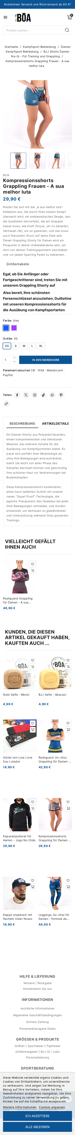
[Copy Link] (6, 403)
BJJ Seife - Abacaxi (52, 694)
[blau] (6, 328)
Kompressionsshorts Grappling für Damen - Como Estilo (54, 838)
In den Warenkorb (45, 360)
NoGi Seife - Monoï (16, 694)
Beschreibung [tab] (22, 423)
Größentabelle (17, 264)
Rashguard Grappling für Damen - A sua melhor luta (18, 600)
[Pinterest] (61, 395)
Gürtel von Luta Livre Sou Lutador (17, 759)
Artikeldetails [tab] (55, 423)
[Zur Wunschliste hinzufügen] (33, 564)
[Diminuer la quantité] (14, 362)
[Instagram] (34, 395)
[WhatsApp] (52, 395)
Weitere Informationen (20, 1107)
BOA (6, 175)
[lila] (14, 328)
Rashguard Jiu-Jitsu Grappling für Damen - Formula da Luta (54, 759)
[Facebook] (17, 395)
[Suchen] (67, 30)
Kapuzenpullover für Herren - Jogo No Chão (19, 838)
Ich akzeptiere (37, 1116)
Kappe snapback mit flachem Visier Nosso (17, 916)
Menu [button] (5, 17)
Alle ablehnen (37, 1127)
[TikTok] (43, 395)
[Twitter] (26, 395)
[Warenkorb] (69, 17)
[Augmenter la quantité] (14, 358)
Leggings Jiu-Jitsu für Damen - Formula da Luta (54, 917)
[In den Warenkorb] (33, 570)
